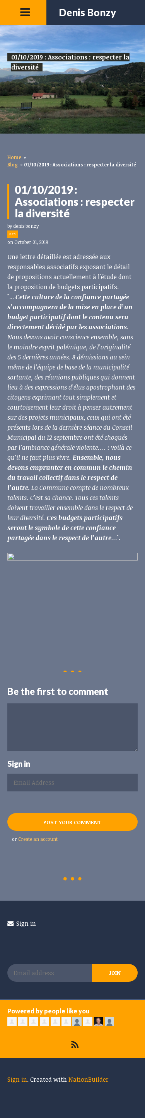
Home (14, 157)
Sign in (25, 923)
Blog (12, 164)
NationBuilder (88, 1079)
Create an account (38, 839)
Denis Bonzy (87, 12)
